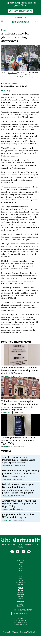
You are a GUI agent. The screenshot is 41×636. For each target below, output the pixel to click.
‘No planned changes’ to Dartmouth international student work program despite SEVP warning (19, 370)
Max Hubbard (7, 446)
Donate (20, 590)
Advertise (20, 604)
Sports (20, 568)
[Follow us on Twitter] (12, 551)
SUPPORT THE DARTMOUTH (20, 11)
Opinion (20, 566)
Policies (20, 598)
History (20, 592)
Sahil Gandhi (7, 412)
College (20, 562)
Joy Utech (7, 479)
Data (20, 578)
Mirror (20, 576)
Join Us (20, 596)
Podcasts (20, 584)
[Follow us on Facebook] (18, 551)
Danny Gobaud (10, 84)
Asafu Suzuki (12, 73)
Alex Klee (6, 376)
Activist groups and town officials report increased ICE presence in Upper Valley (18, 441)
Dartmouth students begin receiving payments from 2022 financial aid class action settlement (20, 474)
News (3, 30)
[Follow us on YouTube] (29, 551)
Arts (20, 570)
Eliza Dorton (8, 520)
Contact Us (20, 606)
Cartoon (20, 580)
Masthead (20, 594)
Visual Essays (20, 582)
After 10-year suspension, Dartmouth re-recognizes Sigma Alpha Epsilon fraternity (18, 460)
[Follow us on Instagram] (23, 551)
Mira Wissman (8, 465)
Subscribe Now (20, 613)
